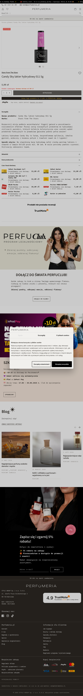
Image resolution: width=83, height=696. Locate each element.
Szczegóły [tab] (41, 335)
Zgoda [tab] (20, 335)
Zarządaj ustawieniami (41, 364)
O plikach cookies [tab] (62, 335)
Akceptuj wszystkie (62, 364)
